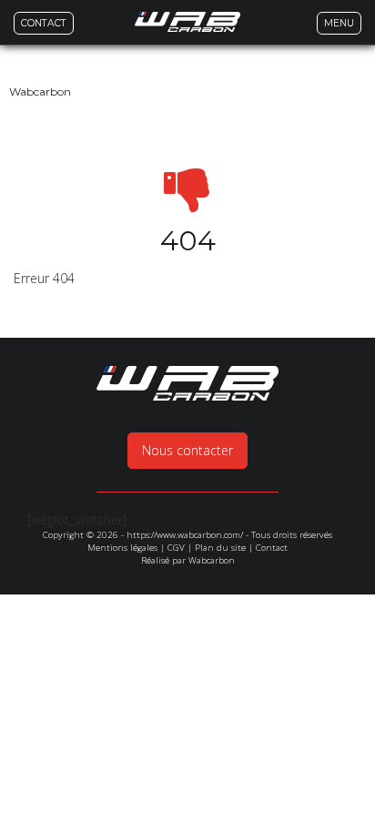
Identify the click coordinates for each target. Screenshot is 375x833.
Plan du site (220, 548)
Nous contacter (187, 450)
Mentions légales (122, 548)
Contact (272, 548)
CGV (176, 548)
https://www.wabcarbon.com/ (185, 535)
